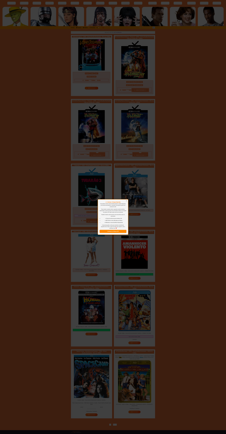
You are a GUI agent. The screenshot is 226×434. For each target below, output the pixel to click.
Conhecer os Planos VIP (113, 231)
